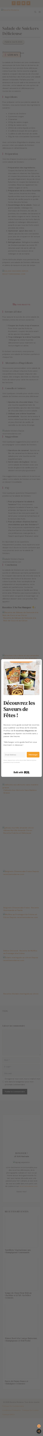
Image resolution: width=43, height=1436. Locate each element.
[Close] (38, 662)
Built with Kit (22, 772)
